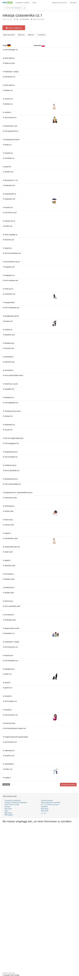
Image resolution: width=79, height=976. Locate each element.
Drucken (22, 35)
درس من (43, 813)
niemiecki (6, 784)
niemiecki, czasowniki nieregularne (16, 802)
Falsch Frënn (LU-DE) (12, 804)
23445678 (44, 806)
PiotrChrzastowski (38, 19)
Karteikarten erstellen (22, 3)
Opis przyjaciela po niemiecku (50, 802)
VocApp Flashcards (8, 973)
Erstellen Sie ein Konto (59, 3)
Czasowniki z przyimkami (13, 800)
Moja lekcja (8, 809)
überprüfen (42, 35)
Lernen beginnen (14, 27)
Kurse (34, 3)
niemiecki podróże (47, 800)
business (7, 806)
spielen (32, 35)
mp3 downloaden (10, 35)
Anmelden (73, 3)
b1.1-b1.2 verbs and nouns (50, 804)
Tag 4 (6, 811)
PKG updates (9, 815)
